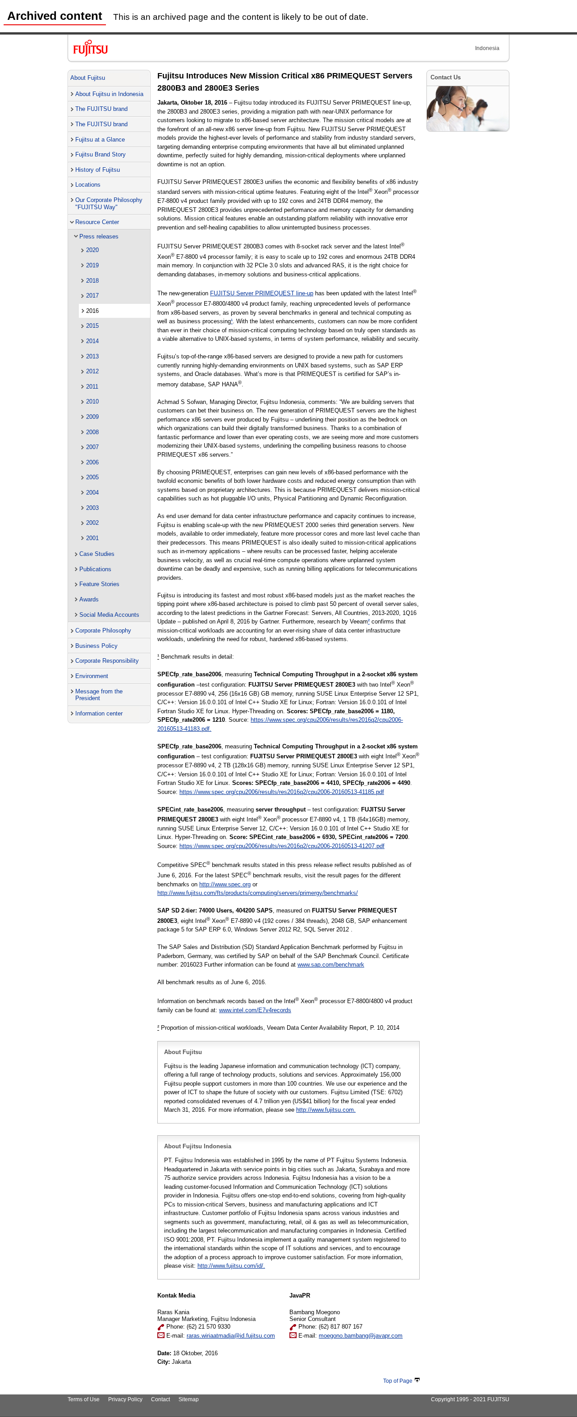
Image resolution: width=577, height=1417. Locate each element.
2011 (92, 386)
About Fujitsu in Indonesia (109, 94)
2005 (92, 477)
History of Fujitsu (97, 169)
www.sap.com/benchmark (331, 964)
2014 (92, 341)
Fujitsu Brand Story (100, 154)
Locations (88, 184)
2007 (92, 447)
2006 (92, 462)
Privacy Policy (125, 1399)
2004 (92, 492)
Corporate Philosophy (103, 630)
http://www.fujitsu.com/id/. (231, 1265)
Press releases (99, 236)
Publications (95, 569)
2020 (92, 250)
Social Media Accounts (109, 614)
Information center (99, 713)
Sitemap (189, 1399)
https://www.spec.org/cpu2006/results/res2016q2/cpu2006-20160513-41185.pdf (281, 792)
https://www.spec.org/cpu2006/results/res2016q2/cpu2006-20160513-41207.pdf (282, 846)
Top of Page (397, 1381)
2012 (92, 371)
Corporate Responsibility (107, 660)
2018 (92, 280)
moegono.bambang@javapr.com (361, 1335)
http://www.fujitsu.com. (326, 1109)
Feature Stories (99, 584)
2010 (92, 401)
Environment (91, 676)
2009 (92, 416)
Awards (89, 599)
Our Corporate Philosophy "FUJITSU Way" (108, 204)
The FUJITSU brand (101, 108)
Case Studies (96, 553)
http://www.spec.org (225, 884)
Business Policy (96, 645)
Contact (160, 1399)
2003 (92, 507)
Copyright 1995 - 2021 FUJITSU (470, 1399)
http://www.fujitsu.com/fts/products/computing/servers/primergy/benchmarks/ (257, 893)
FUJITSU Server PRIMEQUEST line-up (261, 293)
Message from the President (99, 695)
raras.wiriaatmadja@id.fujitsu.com (231, 1335)
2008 (92, 432)
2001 (92, 538)
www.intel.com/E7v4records (255, 1010)
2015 (92, 325)
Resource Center (97, 222)
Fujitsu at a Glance (100, 139)
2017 (92, 295)
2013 (92, 356)
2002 (92, 522)
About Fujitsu (87, 77)
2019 (92, 265)
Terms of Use (84, 1399)
